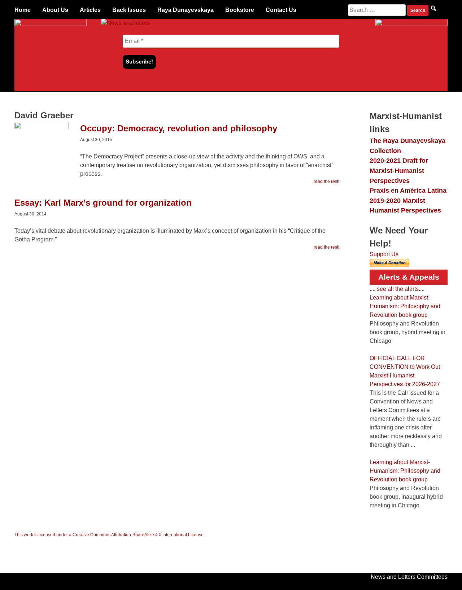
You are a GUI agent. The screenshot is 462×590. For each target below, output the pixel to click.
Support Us (384, 254)
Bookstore (239, 10)
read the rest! (326, 181)
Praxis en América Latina (408, 190)
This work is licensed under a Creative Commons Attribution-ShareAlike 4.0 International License (109, 534)
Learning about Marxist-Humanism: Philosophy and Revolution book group (405, 306)
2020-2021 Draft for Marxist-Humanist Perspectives (399, 170)
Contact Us (281, 10)
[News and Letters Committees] (125, 23)
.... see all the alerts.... (397, 289)
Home (22, 10)
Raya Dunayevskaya (185, 10)
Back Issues (129, 10)
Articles (90, 10)
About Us (55, 10)
